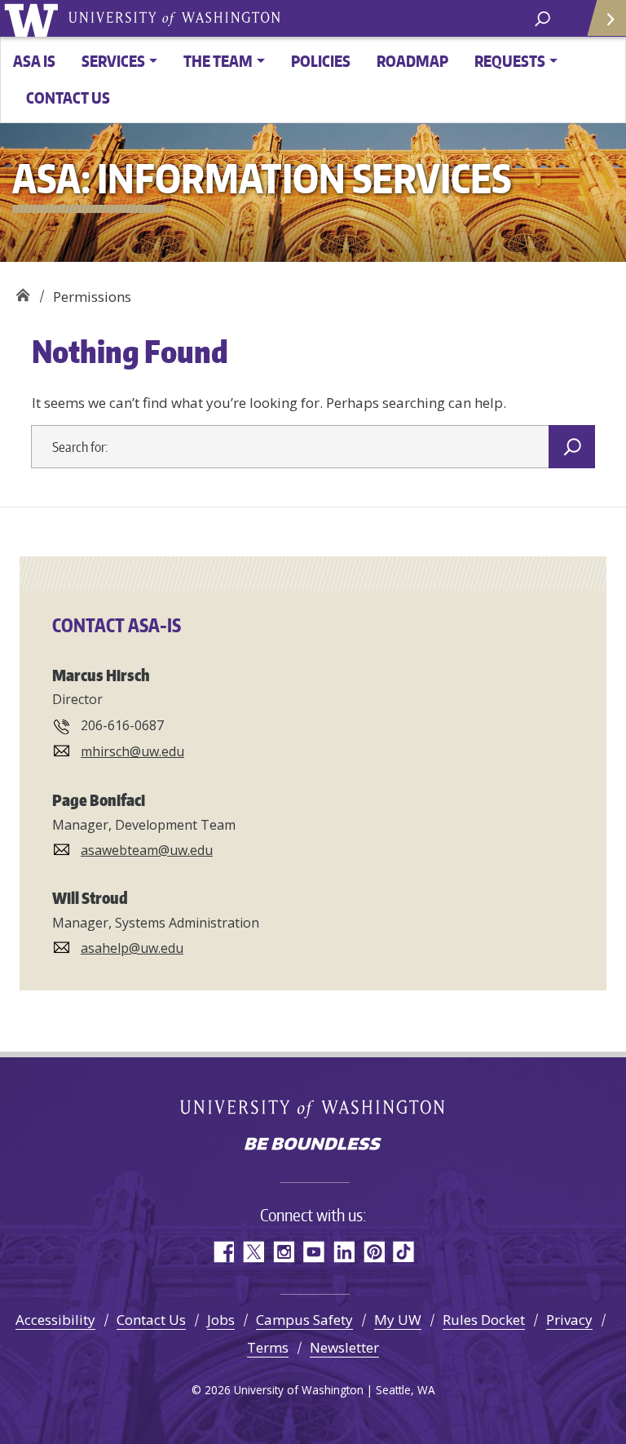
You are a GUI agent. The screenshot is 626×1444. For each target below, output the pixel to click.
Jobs (221, 1319)
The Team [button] (218, 61)
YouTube (313, 1252)
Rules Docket (484, 1319)
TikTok (404, 1252)
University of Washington (34, 18)
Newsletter (344, 1347)
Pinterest (374, 1252)
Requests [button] (509, 61)
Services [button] (113, 61)
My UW (397, 1319)
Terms (268, 1347)
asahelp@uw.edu (132, 948)
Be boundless (313, 1145)
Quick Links (605, 18)
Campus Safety (304, 1319)
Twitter (253, 1252)
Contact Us (68, 97)
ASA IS (34, 61)
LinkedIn (344, 1252)
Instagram (283, 1252)
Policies (320, 61)
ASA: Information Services (22, 290)
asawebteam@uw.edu (147, 850)
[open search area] (542, 17)
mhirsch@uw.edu (132, 751)
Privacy (569, 1319)
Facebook (223, 1252)
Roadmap (412, 61)
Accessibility (55, 1319)
